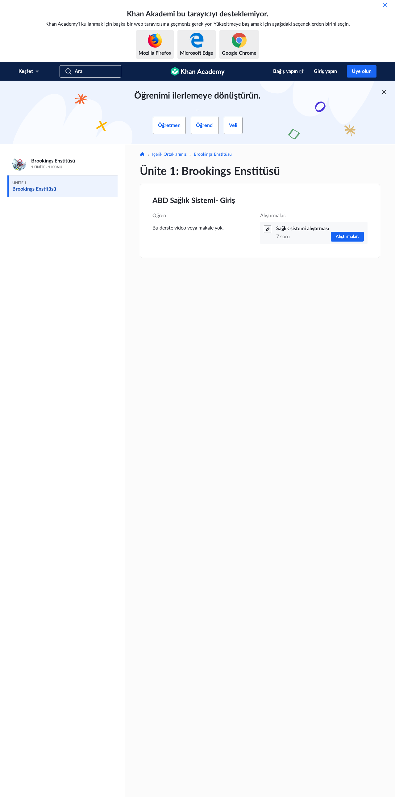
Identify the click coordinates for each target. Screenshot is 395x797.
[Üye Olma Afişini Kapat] (384, 92)
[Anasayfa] (142, 155)
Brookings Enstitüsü (213, 154)
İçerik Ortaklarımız (169, 154)
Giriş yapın (325, 71)
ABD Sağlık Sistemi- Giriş (193, 201)
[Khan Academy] (198, 71)
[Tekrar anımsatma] (385, 5)
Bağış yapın (285, 71)
